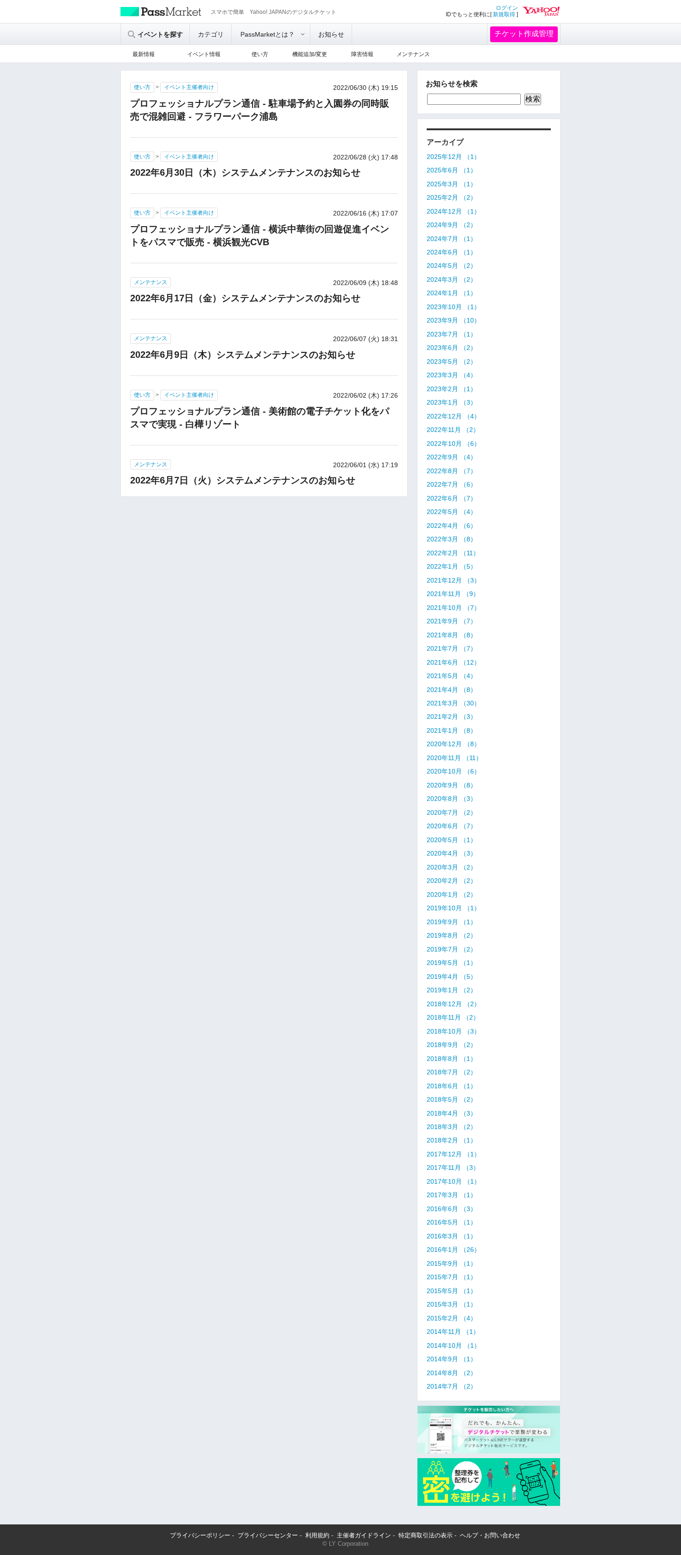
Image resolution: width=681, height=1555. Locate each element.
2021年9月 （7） (452, 621)
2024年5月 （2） (452, 265)
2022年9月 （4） (452, 457)
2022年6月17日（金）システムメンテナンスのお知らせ (245, 298)
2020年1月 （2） (452, 894)
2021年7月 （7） (452, 648)
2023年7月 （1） (452, 334)
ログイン (507, 8)
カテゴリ (211, 34)
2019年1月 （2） (452, 990)
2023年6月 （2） (452, 347)
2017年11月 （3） (453, 1167)
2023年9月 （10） (453, 320)
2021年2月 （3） (452, 716)
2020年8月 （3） (452, 798)
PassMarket (161, 11)
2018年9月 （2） (452, 1044)
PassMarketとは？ (267, 34)
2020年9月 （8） (452, 785)
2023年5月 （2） (452, 361)
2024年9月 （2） (452, 224)
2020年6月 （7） (452, 826)
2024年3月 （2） (452, 279)
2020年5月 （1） (452, 840)
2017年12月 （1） (453, 1154)
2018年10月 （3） (453, 1031)
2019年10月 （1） (453, 908)
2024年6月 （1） (452, 252)
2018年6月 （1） (452, 1086)
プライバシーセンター (268, 1535)
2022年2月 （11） (453, 553)
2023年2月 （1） (452, 389)
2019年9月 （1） (452, 922)
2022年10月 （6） (453, 443)
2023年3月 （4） (452, 375)
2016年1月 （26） (453, 1249)
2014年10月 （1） (453, 1345)
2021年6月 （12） (453, 662)
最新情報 (143, 54)
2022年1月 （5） (452, 566)
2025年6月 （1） (452, 170)
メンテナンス (413, 54)
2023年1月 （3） (452, 402)
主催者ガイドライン (364, 1535)
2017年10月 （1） (453, 1181)
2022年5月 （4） (452, 511)
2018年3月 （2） (452, 1126)
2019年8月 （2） (452, 935)
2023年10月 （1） (453, 307)
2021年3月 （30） (453, 703)
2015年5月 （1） (452, 1291)
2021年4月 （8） (452, 689)
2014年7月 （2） (452, 1386)
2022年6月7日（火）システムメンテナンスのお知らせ (242, 480)
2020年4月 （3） (452, 853)
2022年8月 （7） (452, 471)
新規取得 (504, 14)
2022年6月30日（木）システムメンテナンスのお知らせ (245, 172)
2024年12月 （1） (453, 211)
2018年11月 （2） (453, 1017)
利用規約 (317, 1535)
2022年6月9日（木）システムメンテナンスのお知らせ (242, 354)
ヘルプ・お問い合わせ (490, 1535)
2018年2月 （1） (452, 1140)
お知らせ (331, 34)
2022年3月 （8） (452, 539)
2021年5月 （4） (452, 675)
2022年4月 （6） (452, 525)
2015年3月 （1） (452, 1304)
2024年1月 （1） (452, 293)
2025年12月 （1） (453, 156)
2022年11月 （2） (453, 429)
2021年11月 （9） (453, 593)
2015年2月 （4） (452, 1318)
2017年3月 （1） (452, 1195)
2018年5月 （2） (452, 1099)
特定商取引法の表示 (425, 1535)
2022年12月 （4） (453, 416)
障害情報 (362, 54)
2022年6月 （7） (452, 498)
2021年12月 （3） (453, 580)
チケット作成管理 (524, 34)
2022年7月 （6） (452, 484)
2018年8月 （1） (452, 1058)
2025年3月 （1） (452, 184)
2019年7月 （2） (452, 949)
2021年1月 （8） (452, 730)
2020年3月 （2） (452, 867)
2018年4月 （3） (452, 1113)
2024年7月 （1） (452, 238)
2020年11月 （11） (454, 758)
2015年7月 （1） (452, 1277)
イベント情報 (204, 54)
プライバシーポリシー (200, 1535)
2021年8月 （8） (452, 635)
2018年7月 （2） (452, 1072)
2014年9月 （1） (452, 1359)
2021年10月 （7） (453, 607)
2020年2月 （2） (452, 880)
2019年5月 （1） (452, 962)
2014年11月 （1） (453, 1331)
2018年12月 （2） (453, 1004)
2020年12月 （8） (453, 744)
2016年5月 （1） (452, 1222)
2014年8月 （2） (452, 1373)
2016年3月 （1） (452, 1236)
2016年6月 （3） (452, 1208)
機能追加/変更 (309, 54)
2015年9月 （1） (452, 1263)
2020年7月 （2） (452, 812)
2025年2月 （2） (452, 197)
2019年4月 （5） (452, 976)
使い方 (260, 54)
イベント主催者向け (189, 87)
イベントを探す (160, 34)
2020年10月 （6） (453, 771)
